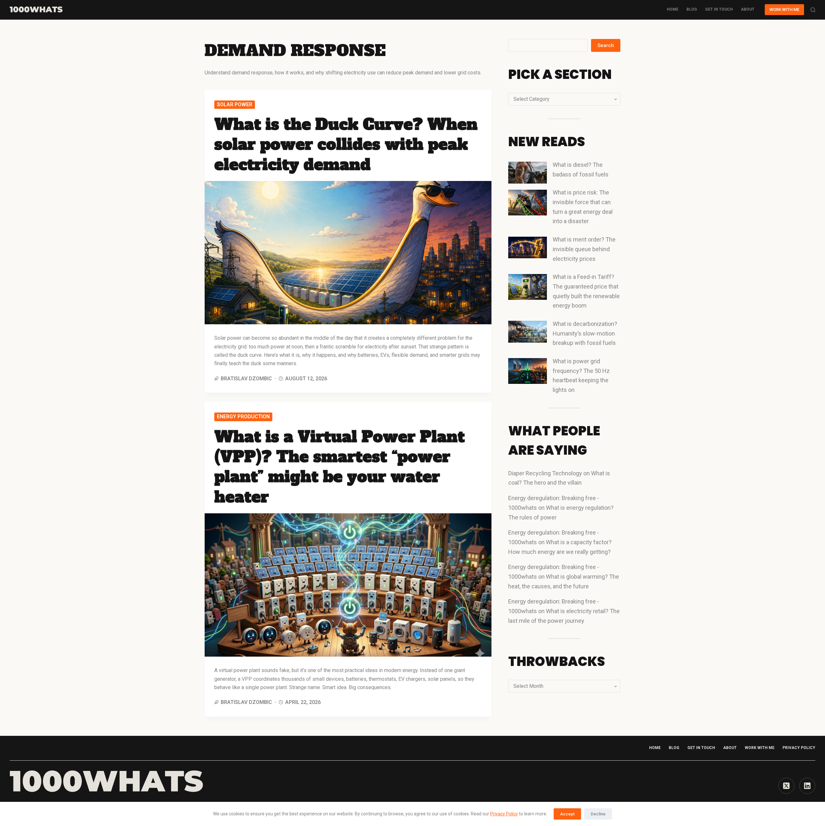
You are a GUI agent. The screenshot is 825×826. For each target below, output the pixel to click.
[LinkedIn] (807, 786)
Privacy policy (798, 747)
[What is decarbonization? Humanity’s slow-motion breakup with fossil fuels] (527, 332)
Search (605, 45)
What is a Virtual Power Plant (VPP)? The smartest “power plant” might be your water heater (339, 467)
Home (672, 9)
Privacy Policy (504, 813)
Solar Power (234, 104)
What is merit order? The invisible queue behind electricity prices (584, 249)
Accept (567, 814)
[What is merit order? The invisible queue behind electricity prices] (527, 248)
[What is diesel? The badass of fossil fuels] (527, 173)
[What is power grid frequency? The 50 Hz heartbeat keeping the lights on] (527, 371)
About (747, 9)
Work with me (759, 747)
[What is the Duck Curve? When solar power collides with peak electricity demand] (348, 252)
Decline (598, 814)
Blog (691, 9)
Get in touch (719, 9)
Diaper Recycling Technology (545, 473)
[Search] (812, 9)
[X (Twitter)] (786, 786)
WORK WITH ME (784, 9)
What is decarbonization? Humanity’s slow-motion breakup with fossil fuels (585, 333)
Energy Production (243, 416)
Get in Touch (701, 747)
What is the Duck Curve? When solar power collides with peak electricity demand (346, 144)
